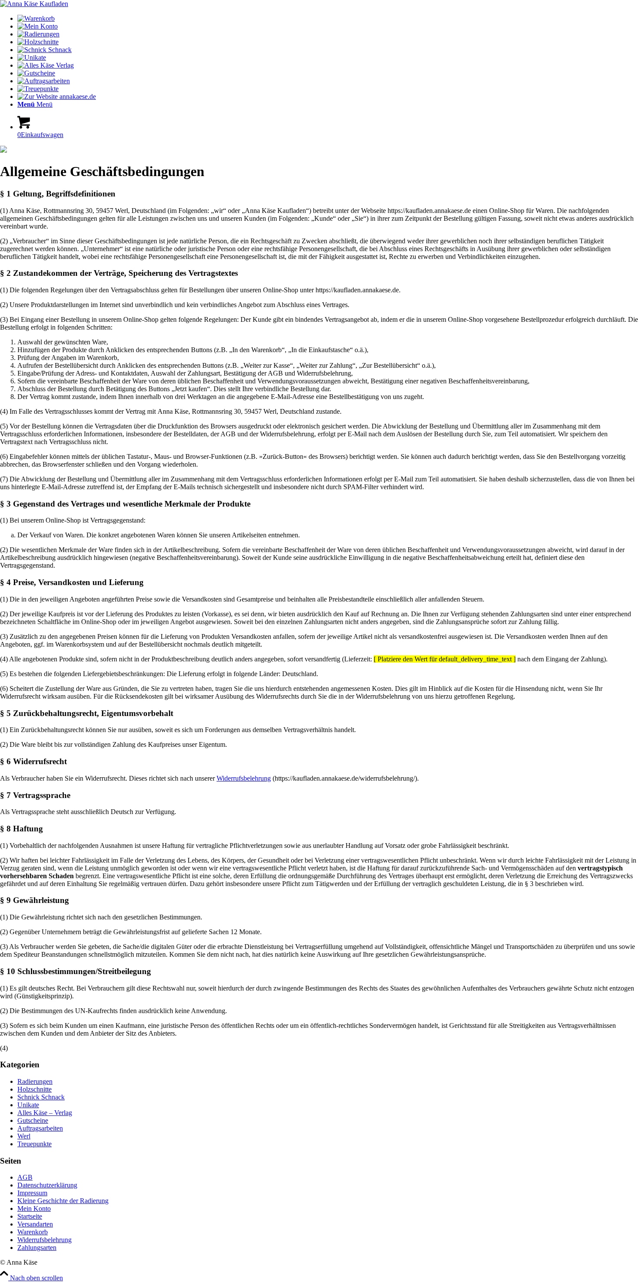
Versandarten (35, 1224)
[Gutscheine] (36, 73)
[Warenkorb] (36, 18)
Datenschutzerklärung (47, 1185)
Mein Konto (34, 1208)
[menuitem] (327, 19)
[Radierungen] (38, 34)
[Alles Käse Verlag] (45, 65)
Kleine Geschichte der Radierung (63, 1200)
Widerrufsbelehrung (244, 778)
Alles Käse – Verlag (44, 1112)
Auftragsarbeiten (40, 1128)
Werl (23, 1136)
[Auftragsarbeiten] (43, 81)
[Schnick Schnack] (44, 49)
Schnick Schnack (41, 1097)
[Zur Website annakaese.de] (56, 96)
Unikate (28, 1105)
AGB (25, 1177)
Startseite (29, 1216)
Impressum (32, 1193)
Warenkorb (32, 1232)
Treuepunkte (34, 1144)
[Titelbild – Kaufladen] (34, 3)
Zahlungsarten (36, 1247)
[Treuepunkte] (38, 88)
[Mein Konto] (37, 26)
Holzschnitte (34, 1089)
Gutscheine (32, 1120)
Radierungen (35, 1081)
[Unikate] (31, 57)
